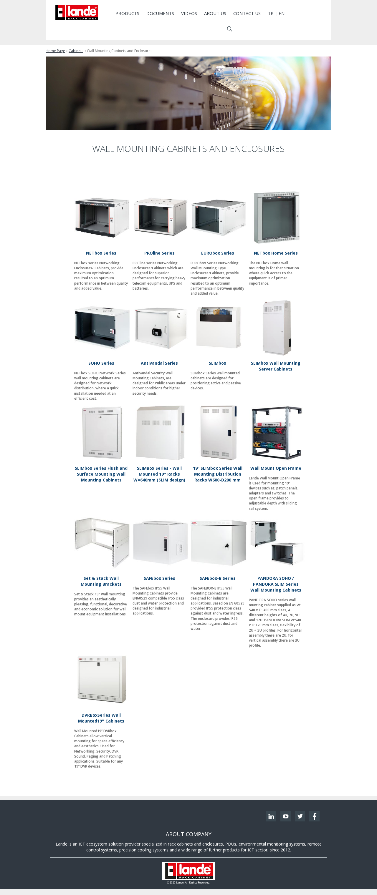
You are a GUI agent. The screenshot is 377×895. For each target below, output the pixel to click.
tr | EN (276, 13)
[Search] (229, 29)
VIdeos (189, 13)
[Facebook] (314, 816)
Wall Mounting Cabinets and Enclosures (119, 50)
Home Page (55, 50)
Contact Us (247, 13)
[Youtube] (285, 816)
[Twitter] (300, 816)
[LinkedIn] (271, 816)
